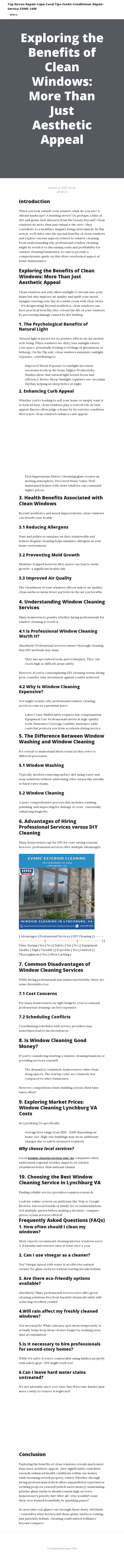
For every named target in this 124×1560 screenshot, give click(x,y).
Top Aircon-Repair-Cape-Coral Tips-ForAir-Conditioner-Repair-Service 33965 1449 (56, 6)
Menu (13, 14)
